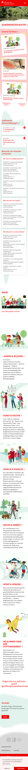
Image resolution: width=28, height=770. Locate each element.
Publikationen (6, 750)
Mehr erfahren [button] (6, 763)
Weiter (5, 717)
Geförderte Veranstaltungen (10, 121)
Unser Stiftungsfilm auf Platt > (11, 311)
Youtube (19, 740)
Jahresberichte (6, 747)
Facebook (14, 740)
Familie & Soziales (13, 469)
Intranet (16, 750)
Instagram (8, 740)
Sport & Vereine (12, 584)
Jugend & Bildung (13, 356)
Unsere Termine (9, 31)
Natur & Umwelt (12, 525)
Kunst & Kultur (11, 415)
